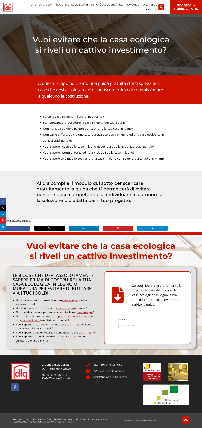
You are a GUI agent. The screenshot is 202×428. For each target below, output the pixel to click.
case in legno (70, 300)
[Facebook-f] (15, 387)
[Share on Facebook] (15, 228)
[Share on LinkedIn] (84, 228)
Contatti (151, 9)
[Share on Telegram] (152, 228)
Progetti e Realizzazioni (71, 4)
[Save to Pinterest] (118, 228)
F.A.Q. (145, 4)
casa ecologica (30, 320)
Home (32, 4)
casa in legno (65, 308)
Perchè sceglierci (103, 4)
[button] (161, 7)
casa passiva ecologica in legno (71, 316)
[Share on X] (49, 228)
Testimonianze (129, 4)
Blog (153, 4)
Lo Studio (45, 4)
